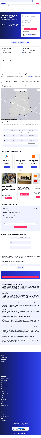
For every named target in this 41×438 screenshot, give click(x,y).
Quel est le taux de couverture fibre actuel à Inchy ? (13, 284)
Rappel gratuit (8, 197)
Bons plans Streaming (5, 373)
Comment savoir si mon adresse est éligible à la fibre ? (14, 301)
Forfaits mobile (4, 357)
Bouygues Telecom (4, 393)
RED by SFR (3, 399)
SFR (2, 397)
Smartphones (3, 359)
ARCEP (30, 76)
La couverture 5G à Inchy (20, 277)
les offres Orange (31, 137)
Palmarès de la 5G (4, 388)
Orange (2, 401)
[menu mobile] (39, 3)
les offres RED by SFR (31, 143)
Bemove (26, 423)
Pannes (27, 42)
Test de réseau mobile (5, 384)
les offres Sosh (31, 145)
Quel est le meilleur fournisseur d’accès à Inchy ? (13, 325)
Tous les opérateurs (5, 405)
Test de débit (3, 382)
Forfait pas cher (4, 369)
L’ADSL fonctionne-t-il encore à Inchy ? (10, 309)
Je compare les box (24, 194)
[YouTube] (22, 433)
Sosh (2, 403)
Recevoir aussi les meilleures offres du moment (30, 25)
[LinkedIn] (24, 433)
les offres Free (31, 135)
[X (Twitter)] (17, 433)
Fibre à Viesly (20, 267)
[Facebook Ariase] (19, 433)
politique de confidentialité (28, 34)
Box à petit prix (4, 367)
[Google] (14, 433)
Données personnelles (5, 416)
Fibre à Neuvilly (13, 264)
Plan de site (3, 420)
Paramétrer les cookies (20, 424)
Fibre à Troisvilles (21, 264)
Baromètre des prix (4, 386)
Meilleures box (21, 42)
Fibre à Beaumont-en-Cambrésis (33, 264)
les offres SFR (31, 140)
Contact (2, 412)
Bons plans (3, 365)
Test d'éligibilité (4, 380)
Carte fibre (14, 42)
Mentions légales (4, 414)
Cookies (2, 418)
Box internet (3, 355)
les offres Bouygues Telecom (31, 132)
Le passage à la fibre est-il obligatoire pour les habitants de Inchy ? (16, 316)
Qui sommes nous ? (5, 410)
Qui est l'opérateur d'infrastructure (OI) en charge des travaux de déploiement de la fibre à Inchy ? (19, 293)
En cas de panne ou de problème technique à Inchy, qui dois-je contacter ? (18, 336)
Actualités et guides (5, 378)
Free (2, 395)
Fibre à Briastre (5, 264)
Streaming (3, 361)
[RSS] (26, 433)
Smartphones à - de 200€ (6, 371)
